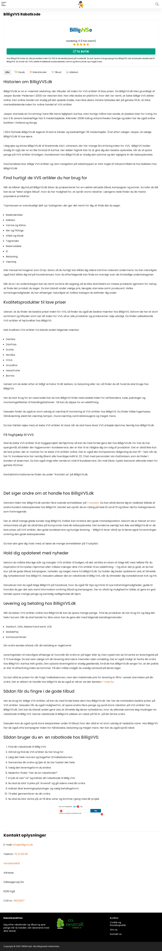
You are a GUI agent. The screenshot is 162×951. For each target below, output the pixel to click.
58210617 (19, 900)
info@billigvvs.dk (23, 845)
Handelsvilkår (11, 863)
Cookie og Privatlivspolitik (118, 924)
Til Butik (82, 51)
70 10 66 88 (21, 854)
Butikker (114, 918)
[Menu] (4, 4)
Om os (113, 929)
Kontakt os (116, 934)
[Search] (157, 4)
